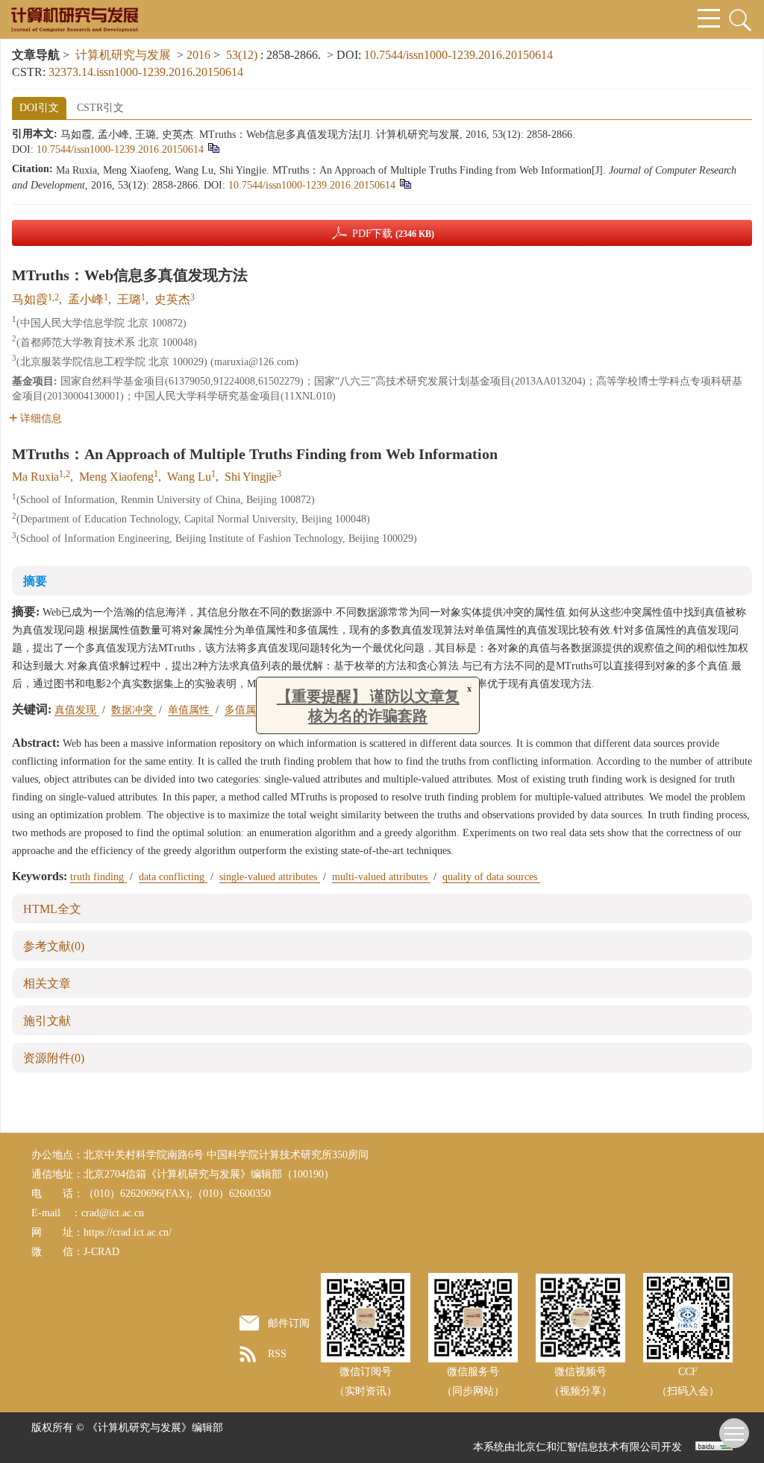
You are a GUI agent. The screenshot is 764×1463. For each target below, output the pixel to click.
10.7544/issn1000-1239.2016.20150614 (458, 54)
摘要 (35, 581)
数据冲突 (133, 709)
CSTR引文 (100, 107)
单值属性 (190, 709)
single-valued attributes (269, 876)
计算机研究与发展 (123, 54)
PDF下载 (393, 233)
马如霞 (30, 299)
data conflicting (173, 876)
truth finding (98, 876)
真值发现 (76, 709)
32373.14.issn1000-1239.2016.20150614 (145, 72)
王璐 (129, 299)
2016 (198, 54)
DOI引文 (39, 107)
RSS (277, 1353)
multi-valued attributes (381, 876)
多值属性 (247, 709)
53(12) (243, 54)
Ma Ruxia (35, 476)
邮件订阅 (289, 1323)
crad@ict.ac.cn (112, 1213)
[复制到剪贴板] (213, 147)
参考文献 (53, 946)
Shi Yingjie (251, 476)
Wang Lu (189, 476)
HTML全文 (52, 909)
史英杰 (172, 299)
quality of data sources (491, 876)
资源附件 (53, 1058)
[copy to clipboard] (404, 183)
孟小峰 (86, 299)
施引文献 (47, 1020)
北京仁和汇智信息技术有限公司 (588, 1447)
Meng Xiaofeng (116, 476)
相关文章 (47, 983)
